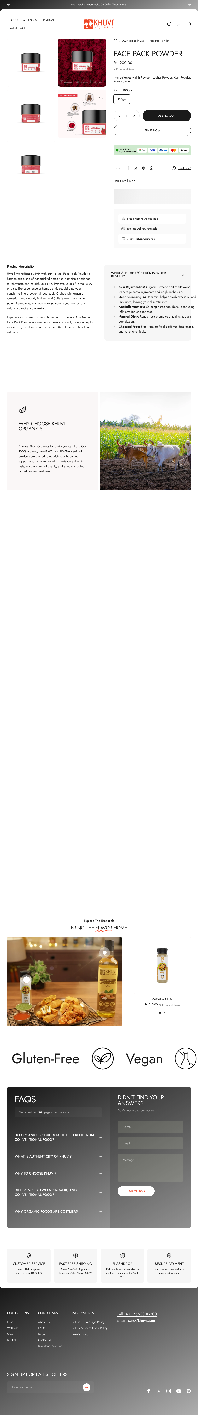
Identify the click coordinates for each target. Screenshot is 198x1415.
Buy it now (152, 130)
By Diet (11, 1340)
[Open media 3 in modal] (31, 114)
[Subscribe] (86, 1387)
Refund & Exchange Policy (88, 1322)
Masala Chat (162, 999)
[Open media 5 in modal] (31, 165)
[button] (26, 980)
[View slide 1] (160, 1013)
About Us (44, 1322)
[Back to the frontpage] (116, 41)
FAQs (40, 1112)
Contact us (44, 1340)
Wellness (12, 1328)
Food (10, 1322)
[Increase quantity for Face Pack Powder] (135, 115)
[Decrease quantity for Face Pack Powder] (118, 115)
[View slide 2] (164, 1013)
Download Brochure (50, 1346)
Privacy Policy (80, 1334)
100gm (122, 99)
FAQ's (41, 1328)
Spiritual (12, 1334)
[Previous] (8, 4)
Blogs (41, 1334)
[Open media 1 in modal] (31, 63)
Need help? (184, 168)
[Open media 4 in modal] (82, 114)
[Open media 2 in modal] (82, 63)
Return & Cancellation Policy (89, 1328)
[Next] (189, 4)
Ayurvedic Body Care (133, 41)
